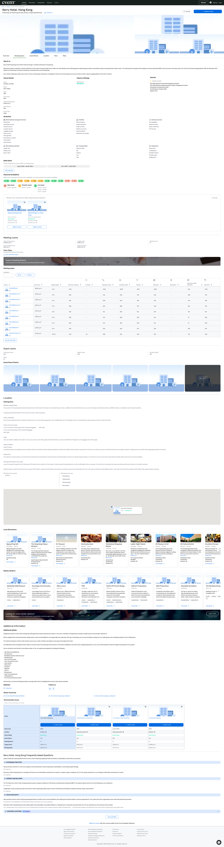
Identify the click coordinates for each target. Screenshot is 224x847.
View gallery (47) (217, 50)
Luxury (56, 2)
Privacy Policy (140, 829)
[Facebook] (53, 688)
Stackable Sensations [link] (189, 586)
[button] (67, 34)
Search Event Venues (69, 831)
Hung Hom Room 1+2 (15, 333)
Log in (220, 2)
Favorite (188, 11)
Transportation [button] (60, 600)
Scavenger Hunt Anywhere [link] (41, 586)
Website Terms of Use (142, 833)
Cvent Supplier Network (69, 829)
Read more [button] (9, 555)
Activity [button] (9, 600)
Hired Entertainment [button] (117, 600)
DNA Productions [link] (162, 586)
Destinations (41, 2)
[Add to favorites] (25, 202)
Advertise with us (141, 835)
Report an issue (94, 823)
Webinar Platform (92, 840)
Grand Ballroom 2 (14, 316)
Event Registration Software (95, 831)
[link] (16, 579)
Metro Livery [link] (61, 586)
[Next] (218, 549)
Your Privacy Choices (118, 835)
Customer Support (117, 833)
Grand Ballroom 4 (14, 327)
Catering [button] (214, 596)
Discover (49, 2)
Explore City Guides (68, 835)
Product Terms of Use (142, 831)
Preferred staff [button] (94, 602)
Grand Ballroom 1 (14, 310)
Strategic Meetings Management (96, 835)
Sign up (215, 2)
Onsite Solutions (68, 837)
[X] (50, 688)
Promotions (32, 2)
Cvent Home (116, 829)
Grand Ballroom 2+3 (14, 299)
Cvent (2, 6)
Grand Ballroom (13, 288)
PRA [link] (83, 586)
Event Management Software (95, 829)
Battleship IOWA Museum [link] (16, 586)
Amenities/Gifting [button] (185, 600)
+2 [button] (206, 598)
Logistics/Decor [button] (16, 600)
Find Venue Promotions (69, 833)
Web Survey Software (93, 837)
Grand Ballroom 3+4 (14, 305)
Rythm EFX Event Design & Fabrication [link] (116, 586)
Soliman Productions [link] (138, 586)
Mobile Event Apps (92, 833)
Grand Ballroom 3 (14, 322)
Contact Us (115, 831)
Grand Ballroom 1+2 (14, 294)
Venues (24, 2)
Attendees (6, 272)
